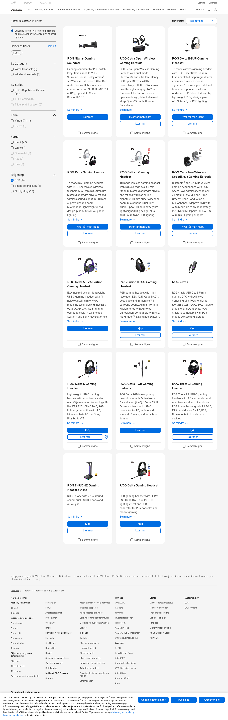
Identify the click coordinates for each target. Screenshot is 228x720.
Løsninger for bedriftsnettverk (94, 618)
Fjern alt (51, 46)
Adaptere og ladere (89, 668)
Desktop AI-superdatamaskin (94, 623)
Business (213, 3)
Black (14, 141)
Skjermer (15, 661)
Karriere (119, 607)
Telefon (14, 608)
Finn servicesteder (159, 607)
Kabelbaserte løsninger (91, 613)
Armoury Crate (122, 678)
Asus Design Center (124, 653)
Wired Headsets (20, 68)
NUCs (48, 607)
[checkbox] (88, 133)
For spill (15, 628)
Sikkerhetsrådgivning (160, 628)
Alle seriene (58, 590)
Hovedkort (50, 638)
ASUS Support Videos (161, 633)
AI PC (118, 648)
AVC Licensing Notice (125, 668)
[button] (201, 3)
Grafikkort (50, 643)
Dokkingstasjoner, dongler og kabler (94, 674)
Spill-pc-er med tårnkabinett (25, 676)
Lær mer (88, 117)
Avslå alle (183, 699)
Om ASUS (120, 602)
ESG (186, 602)
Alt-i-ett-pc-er (18, 666)
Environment (190, 607)
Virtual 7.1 (17, 119)
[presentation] (213, 20)
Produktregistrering (159, 613)
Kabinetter (50, 648)
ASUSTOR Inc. (122, 628)
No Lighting (18, 190)
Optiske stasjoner (54, 663)
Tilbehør (15, 613)
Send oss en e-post (159, 618)
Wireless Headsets (21, 73)
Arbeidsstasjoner (53, 613)
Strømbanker (86, 681)
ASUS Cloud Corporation (127, 633)
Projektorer (51, 618)
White (14, 146)
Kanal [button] (14, 115)
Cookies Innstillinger (153, 699)
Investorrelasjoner (124, 618)
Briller (48, 628)
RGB (13, 179)
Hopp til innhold (13, 10)
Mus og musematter (89, 643)
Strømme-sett (87, 653)
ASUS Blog (120, 673)
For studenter (17, 643)
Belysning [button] (17, 175)
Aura (117, 683)
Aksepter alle (212, 699)
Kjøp (140, 328)
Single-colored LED (22, 185)
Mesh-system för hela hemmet (95, 602)
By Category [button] (19, 63)
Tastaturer (85, 638)
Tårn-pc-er (16, 671)
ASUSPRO (120, 658)
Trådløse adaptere (89, 607)
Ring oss (154, 623)
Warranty (50, 623)
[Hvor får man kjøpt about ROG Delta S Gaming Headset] (105, 437)
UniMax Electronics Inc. (126, 638)
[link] (16, 10)
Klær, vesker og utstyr (90, 658)
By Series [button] (17, 84)
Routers (49, 678)
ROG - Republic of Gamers (26, 89)
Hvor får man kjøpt (140, 117)
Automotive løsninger (125, 663)
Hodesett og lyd (88, 648)
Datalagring (51, 668)
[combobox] (201, 21)
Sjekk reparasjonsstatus (161, 602)
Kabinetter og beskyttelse (92, 663)
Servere (83, 628)
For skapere (17, 638)
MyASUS (154, 638)
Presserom (120, 623)
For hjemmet (17, 623)
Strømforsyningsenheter (57, 658)
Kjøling (48, 653)
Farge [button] (15, 136)
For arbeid (16, 633)
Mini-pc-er (50, 602)
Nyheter (119, 613)
